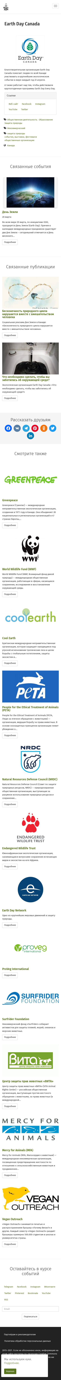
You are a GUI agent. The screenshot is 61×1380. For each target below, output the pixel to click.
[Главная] (6, 7)
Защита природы (13, 123)
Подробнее (10, 242)
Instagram (40, 104)
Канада (11, 145)
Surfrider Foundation (15, 1019)
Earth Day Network (14, 910)
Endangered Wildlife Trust (19, 848)
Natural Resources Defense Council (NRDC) (29, 779)
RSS (6, 1299)
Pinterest (19, 1293)
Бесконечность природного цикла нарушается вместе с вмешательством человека (28, 314)
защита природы (16, 133)
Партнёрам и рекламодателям (20, 1334)
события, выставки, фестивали (20, 137)
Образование (46, 119)
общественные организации (19, 140)
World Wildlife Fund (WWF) (19, 569)
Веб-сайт (13, 104)
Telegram (8, 1286)
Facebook (26, 104)
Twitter (24, 109)
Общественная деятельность (22, 119)
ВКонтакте (49, 1286)
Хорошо (10, 1371)
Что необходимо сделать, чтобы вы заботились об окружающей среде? (25, 378)
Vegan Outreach (12, 1219)
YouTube (13, 109)
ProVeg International (15, 969)
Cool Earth (9, 638)
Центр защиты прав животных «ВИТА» (27, 1081)
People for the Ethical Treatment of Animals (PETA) (30, 709)
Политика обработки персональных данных (27, 1341)
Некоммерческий (16, 128)
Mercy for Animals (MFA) (17, 1150)
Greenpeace (10, 500)
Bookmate (33, 1293)
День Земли (10, 212)
